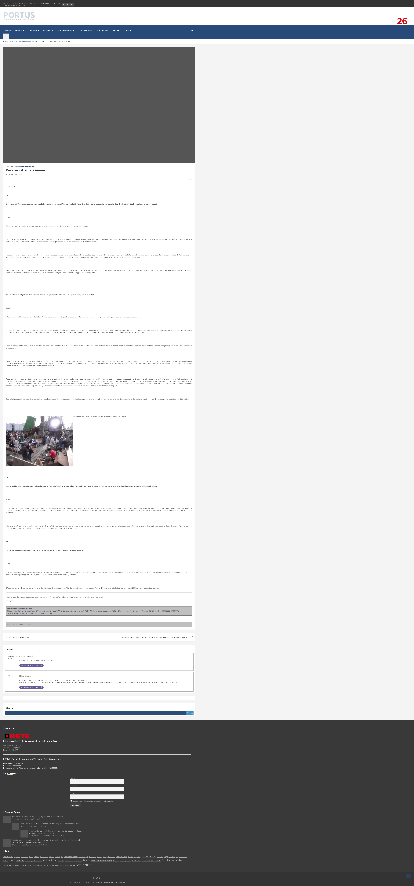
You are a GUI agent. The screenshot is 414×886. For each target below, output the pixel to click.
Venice (72, 865)
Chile (57, 856)
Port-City (20, 861)
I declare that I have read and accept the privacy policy (93, 801)
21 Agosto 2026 (17, 819)
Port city (61, 861)
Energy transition (109, 857)
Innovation (149, 856)
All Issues (47, 30)
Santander (148, 860)
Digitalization (91, 857)
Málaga (5, 861)
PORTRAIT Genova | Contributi (20, 166)
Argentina (17, 857)
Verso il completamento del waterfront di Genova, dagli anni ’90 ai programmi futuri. (155, 637)
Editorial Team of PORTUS (54, 836)
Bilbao (31, 857)
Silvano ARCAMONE (32, 819)
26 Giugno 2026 (26, 826)
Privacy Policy (96, 882)
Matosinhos (183, 857)
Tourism (29, 865)
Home (8, 30)
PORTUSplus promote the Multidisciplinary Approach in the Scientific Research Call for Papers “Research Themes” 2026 (46, 841)
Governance (121, 856)
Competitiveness (71, 857)
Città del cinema (18, 625)
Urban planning (37, 865)
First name (74, 778)
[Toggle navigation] (6, 36)
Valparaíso (66, 865)
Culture (81, 857)
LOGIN (126, 30)
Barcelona (24, 857)
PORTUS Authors (65, 30)
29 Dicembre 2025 (36, 836)
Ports (86, 860)
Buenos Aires (44, 857)
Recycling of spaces (125, 861)
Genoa (28, 625)
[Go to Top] (408, 876)
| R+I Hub (115, 30)
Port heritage (69, 861)
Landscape (173, 857)
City (62, 857)
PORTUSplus (102, 30)
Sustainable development (14, 865)
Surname (73, 786)
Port (12, 860)
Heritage (132, 857)
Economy (99, 857)
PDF (190, 179)
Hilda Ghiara (25, 676)
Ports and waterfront (101, 860)
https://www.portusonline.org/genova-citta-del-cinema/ (29, 613)
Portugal (116, 861)
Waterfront (85, 865)
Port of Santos (78, 861)
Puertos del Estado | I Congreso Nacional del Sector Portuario (55, 832)
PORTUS (18, 30)
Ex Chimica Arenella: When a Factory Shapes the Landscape (37, 817)
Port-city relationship (33, 861)
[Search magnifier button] (192, 713)
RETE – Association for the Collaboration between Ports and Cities (30, 741)
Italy (166, 857)
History (138, 857)
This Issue (32, 30)
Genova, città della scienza (19, 637)
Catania (51, 857)
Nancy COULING (40, 826)
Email (72, 793)
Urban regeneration (52, 865)
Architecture (8, 857)
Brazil (36, 856)
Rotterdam (136, 861)
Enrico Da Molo (26, 656)
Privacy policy (121, 882)
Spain (157, 860)
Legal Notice (109, 882)
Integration (160, 857)
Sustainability (172, 860)
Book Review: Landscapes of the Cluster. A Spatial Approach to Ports (49, 824)
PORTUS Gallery (85, 30)
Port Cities (50, 860)
